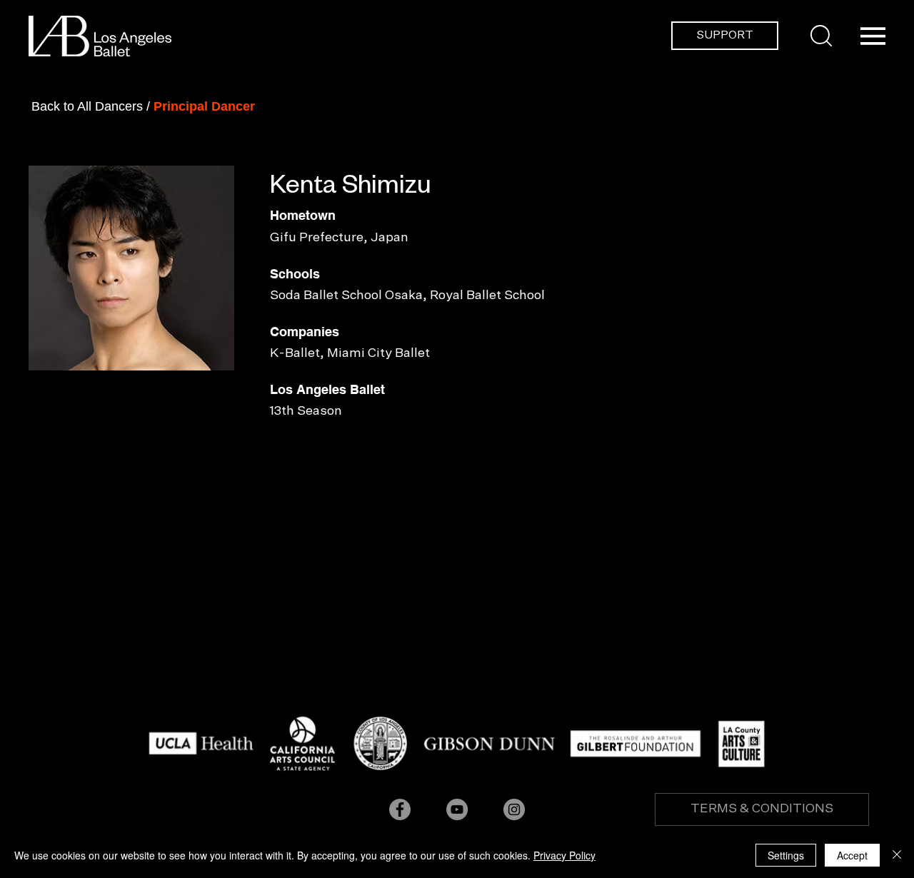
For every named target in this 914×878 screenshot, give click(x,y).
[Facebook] (400, 809)
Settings (786, 855)
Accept (852, 855)
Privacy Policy (564, 855)
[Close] (896, 855)
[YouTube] (457, 809)
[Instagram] (514, 809)
